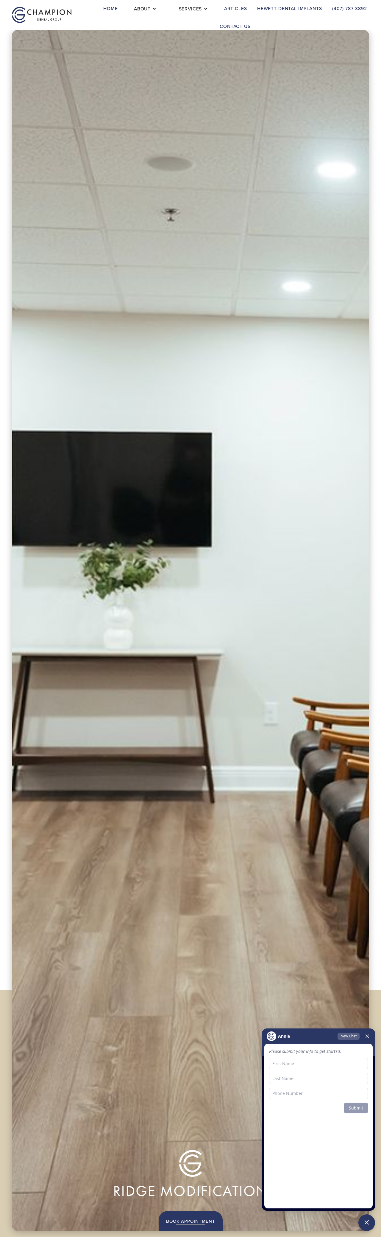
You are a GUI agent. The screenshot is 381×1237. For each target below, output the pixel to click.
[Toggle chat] (366, 1222)
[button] (145, 9)
